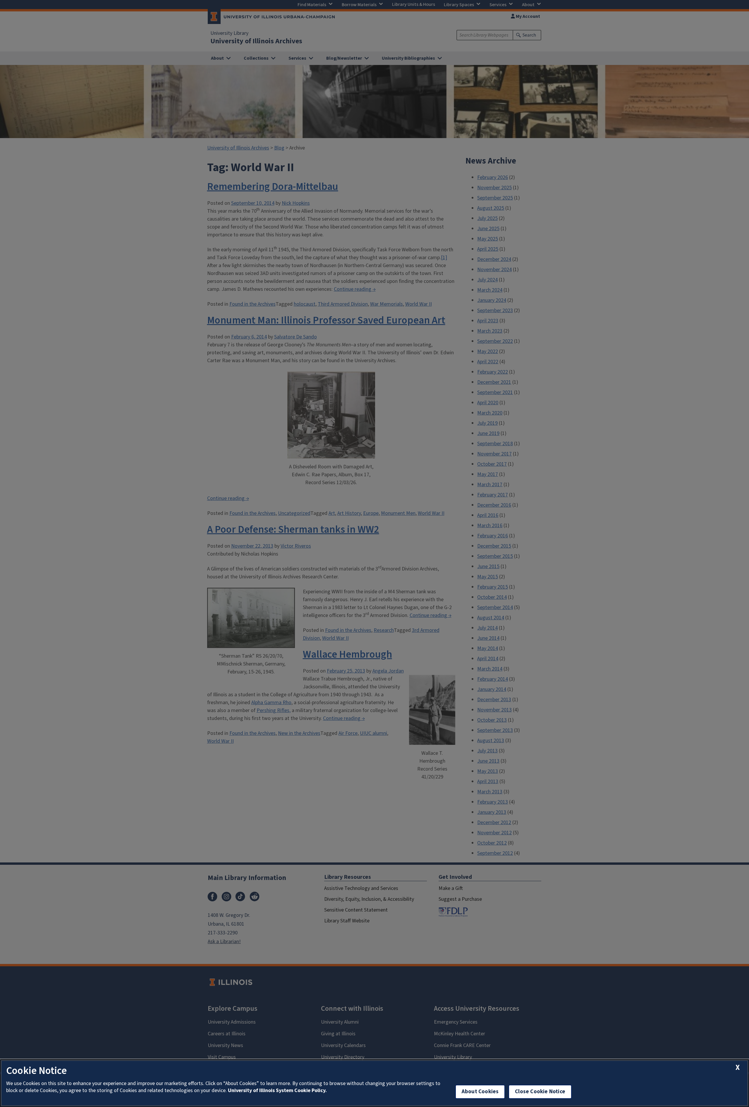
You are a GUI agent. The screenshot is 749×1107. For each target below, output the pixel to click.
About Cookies (480, 1092)
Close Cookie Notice (540, 1092)
